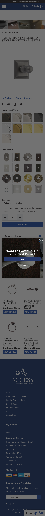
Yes (22, 259)
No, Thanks (22, 265)
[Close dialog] (40, 240)
